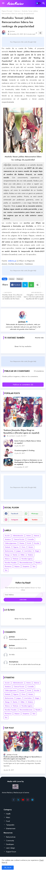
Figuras (15, 547)
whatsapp (34, 514)
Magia (37, 551)
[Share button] (37, 284)
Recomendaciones (26, 562)
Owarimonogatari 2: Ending (24, 450)
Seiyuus (17, 566)
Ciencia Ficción (19, 539)
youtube (35, 520)
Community (10, 840)
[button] (38, 3)
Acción (7, 535)
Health (8, 814)
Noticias (17, 11)
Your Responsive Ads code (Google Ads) (23, 42)
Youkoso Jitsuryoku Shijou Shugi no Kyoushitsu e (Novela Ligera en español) (21, 431)
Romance (8, 566)
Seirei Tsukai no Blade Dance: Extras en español (27, 442)
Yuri (6, 570)
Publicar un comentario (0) (23, 384)
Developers (10, 844)
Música (7, 559)
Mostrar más (39, 338)
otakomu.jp (12, 260)
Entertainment (10, 828)
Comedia (30, 539)
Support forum (11, 851)
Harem (30, 547)
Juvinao (22, 321)
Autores (36, 535)
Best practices (10, 837)
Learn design (10, 848)
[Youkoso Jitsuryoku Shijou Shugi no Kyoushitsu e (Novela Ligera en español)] (23, 412)
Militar (23, 555)
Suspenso (26, 566)
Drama (22, 543)
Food (8, 821)
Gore (23, 547)
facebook (14, 514)
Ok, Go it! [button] (7, 867)
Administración (18, 535)
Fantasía (7, 547)
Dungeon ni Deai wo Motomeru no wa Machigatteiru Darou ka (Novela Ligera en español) (28, 462)
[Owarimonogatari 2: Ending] (8, 453)
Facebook (17, 285)
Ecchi (29, 543)
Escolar (36, 543)
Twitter (25, 284)
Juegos (19, 551)
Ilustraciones (9, 551)
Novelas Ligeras (27, 559)
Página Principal (7, 11)
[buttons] (13, 799)
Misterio (30, 555)
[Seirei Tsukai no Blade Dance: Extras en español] (8, 443)
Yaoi (34, 566)
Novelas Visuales (11, 562)
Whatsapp (31, 284)
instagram (14, 520)
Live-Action (28, 551)
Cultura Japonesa (10, 543)
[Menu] (3, 3)
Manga (7, 555)
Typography (10, 825)
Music (8, 817)
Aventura (8, 539)
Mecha (15, 555)
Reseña (38, 562)
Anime (11, 279)
